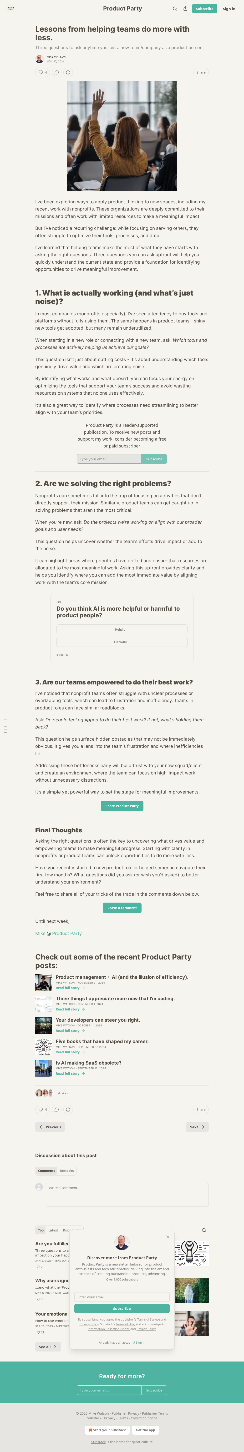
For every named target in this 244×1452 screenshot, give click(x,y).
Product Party (67, 933)
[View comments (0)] (56, 72)
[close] (168, 1237)
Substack (98, 1442)
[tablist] (55, 1171)
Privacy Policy (89, 1324)
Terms (123, 1418)
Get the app (145, 1430)
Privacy (109, 1418)
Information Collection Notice (109, 1329)
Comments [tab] (46, 1171)
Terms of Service (148, 1319)
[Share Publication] (185, 8)
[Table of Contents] (5, 726)
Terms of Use (125, 1324)
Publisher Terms (155, 1413)
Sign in (229, 8)
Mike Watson (56, 56)
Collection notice (144, 1418)
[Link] (28, 297)
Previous (53, 1127)
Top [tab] (41, 1230)
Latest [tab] (53, 1230)
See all (45, 1346)
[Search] (175, 8)
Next (193, 1127)
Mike (40, 933)
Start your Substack (109, 1430)
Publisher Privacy (125, 1413)
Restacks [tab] (67, 1171)
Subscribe (205, 8)
